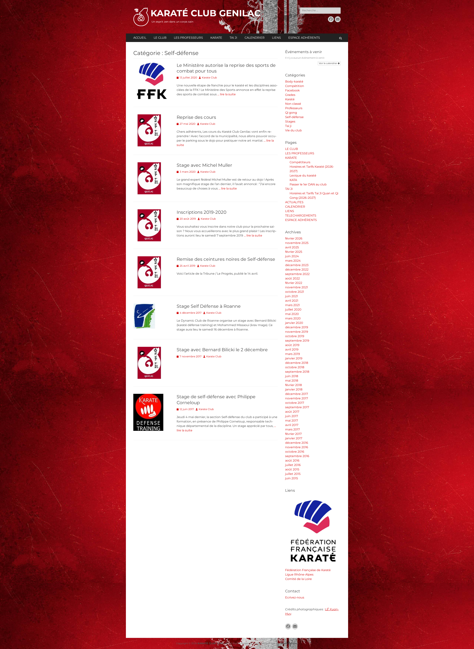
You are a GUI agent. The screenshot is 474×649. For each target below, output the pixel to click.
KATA (293, 180)
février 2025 (293, 252)
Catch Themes (289, 643)
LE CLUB (160, 37)
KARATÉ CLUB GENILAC (206, 13)
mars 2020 (293, 318)
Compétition (294, 86)
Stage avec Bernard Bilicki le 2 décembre (222, 349)
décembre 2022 (296, 269)
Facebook (292, 90)
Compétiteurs (300, 162)
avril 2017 (291, 425)
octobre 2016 (294, 451)
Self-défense (294, 117)
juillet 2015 (293, 474)
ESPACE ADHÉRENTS (304, 37)
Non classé (293, 103)
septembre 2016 (297, 456)
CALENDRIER (255, 37)
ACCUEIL (139, 37)
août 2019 (292, 345)
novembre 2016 (296, 447)
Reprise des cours (196, 117)
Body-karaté (294, 81)
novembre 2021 (296, 287)
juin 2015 (291, 478)
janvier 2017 (293, 438)
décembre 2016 (296, 443)
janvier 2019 (293, 358)
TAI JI (233, 37)
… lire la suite (226, 94)
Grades (290, 95)
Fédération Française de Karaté (308, 570)
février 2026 (293, 238)
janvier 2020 (294, 323)
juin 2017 (291, 416)
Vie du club (293, 130)
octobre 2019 (294, 336)
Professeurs (293, 108)
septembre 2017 (297, 407)
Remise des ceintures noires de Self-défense (226, 259)
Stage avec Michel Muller (204, 165)
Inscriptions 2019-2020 (201, 212)
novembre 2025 (296, 243)
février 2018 (293, 385)
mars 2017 (292, 429)
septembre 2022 (297, 274)
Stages (290, 121)
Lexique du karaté (303, 175)
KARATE (216, 37)
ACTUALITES (294, 202)
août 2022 (292, 278)
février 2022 (293, 283)
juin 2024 (292, 256)
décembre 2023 (296, 265)
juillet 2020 (293, 309)
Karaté (290, 99)
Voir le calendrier (328, 63)
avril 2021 (291, 300)
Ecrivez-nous (294, 597)
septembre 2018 (297, 371)
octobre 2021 (294, 292)
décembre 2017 (296, 394)
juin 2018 (291, 376)
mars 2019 (292, 354)
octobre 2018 (294, 367)
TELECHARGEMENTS (300, 215)
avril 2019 (291, 349)
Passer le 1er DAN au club (308, 184)
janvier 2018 (293, 389)
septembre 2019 (297, 340)
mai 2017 (291, 420)
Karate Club (209, 77)
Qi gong (291, 112)
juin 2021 (291, 296)
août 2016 (292, 460)
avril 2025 (292, 247)
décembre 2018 (296, 363)
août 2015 (292, 469)
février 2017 (293, 434)
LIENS (276, 37)
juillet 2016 (293, 465)
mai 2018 (291, 380)
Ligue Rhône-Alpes (299, 574)
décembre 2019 (296, 327)
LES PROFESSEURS (188, 37)
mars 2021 (292, 305)
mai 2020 (292, 314)
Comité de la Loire (298, 579)
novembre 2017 (296, 398)
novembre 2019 (296, 331)
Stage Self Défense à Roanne (209, 306)
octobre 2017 (294, 403)
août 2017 (292, 411)
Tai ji (288, 126)
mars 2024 (293, 260)
